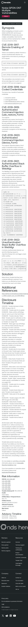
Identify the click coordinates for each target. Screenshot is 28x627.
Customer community (21, 557)
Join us (17, 589)
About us (4, 577)
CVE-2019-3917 (11, 479)
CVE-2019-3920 (6, 485)
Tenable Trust (19, 560)
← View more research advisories (12, 23)
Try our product (19, 580)
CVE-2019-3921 (6, 487)
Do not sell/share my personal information (12, 601)
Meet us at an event (21, 586)
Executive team (5, 580)
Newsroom (4, 583)
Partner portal (5, 548)
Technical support (20, 545)
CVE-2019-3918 (6, 481)
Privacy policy (5, 598)
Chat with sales (19, 583)
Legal (3, 604)
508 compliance (6, 607)
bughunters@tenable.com (9, 472)
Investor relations (6, 586)
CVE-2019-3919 (6, 483)
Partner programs (6, 550)
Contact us (18, 577)
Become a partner (6, 542)
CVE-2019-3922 (6, 489)
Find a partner (5, 545)
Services (18, 542)
